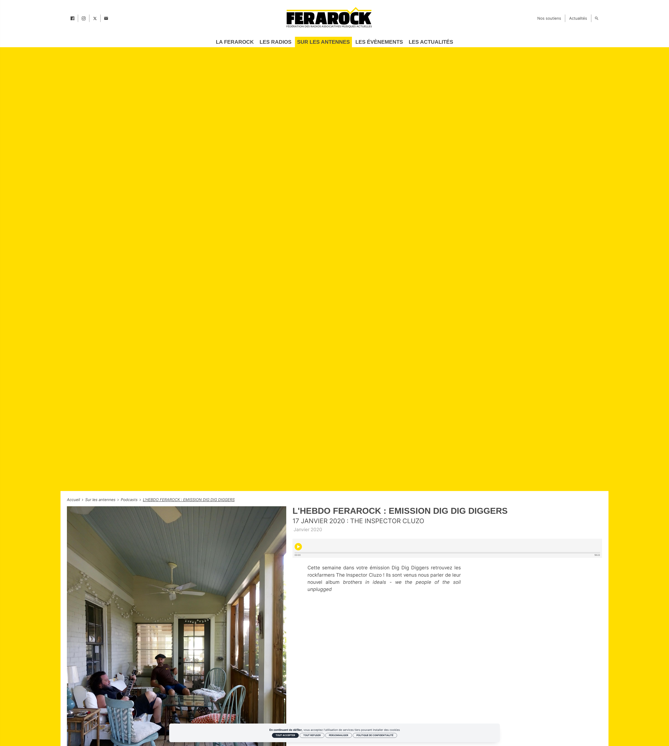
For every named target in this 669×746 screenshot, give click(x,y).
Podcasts (130, 499)
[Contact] (106, 18)
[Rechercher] (596, 18)
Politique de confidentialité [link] (374, 735)
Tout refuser (312, 735)
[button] (298, 546)
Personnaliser (338, 735)
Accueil (74, 499)
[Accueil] (329, 17)
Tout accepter (285, 735)
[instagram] (83, 18)
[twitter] (95, 18)
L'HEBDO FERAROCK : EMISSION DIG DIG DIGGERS (189, 499)
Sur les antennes (101, 499)
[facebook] (72, 18)
